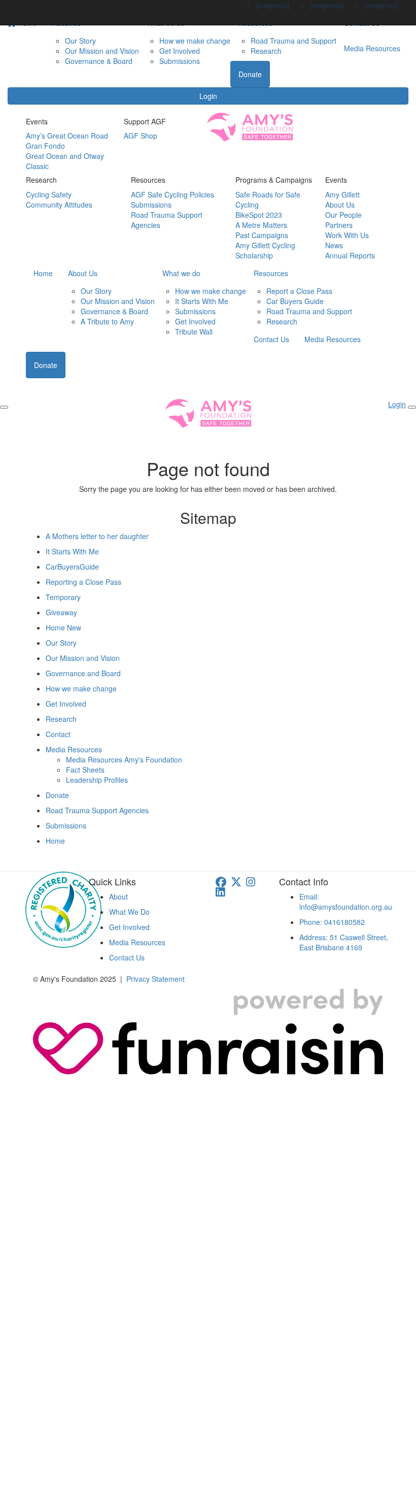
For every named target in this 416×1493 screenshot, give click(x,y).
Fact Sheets (85, 770)
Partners (339, 225)
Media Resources (372, 48)
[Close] (412, 407)
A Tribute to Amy (107, 321)
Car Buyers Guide (295, 301)
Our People (343, 215)
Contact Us (271, 339)
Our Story (80, 41)
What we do (181, 273)
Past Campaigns (261, 235)
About (118, 896)
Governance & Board (98, 61)
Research (266, 51)
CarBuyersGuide (72, 566)
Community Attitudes (59, 205)
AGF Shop (140, 135)
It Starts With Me (201, 301)
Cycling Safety (49, 194)
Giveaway (61, 612)
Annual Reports (350, 255)
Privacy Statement (155, 979)
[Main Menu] (4, 407)
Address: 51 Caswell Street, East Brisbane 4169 (343, 942)
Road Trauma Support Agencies (97, 810)
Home (43, 273)
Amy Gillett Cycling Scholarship (265, 250)
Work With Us (347, 235)
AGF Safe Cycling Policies (172, 194)
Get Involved (179, 51)
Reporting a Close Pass (83, 582)
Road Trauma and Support (293, 41)
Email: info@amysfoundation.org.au (345, 901)
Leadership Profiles (97, 780)
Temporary (63, 597)
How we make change (194, 41)
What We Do (129, 912)
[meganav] (273, 5)
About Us (340, 205)
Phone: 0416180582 (332, 922)
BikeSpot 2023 (258, 215)
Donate (250, 74)
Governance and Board (83, 673)
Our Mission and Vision (102, 51)
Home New (63, 627)
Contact (58, 734)
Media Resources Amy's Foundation (124, 759)
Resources (271, 273)
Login (208, 96)
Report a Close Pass (299, 291)
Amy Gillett (342, 194)
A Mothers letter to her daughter (97, 536)
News (334, 245)
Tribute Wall (194, 331)
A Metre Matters (261, 225)
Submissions (179, 61)
